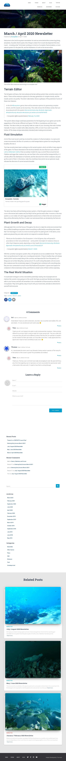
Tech (8, 562)
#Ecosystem (16, 105)
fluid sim (15, 295)
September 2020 (11, 504)
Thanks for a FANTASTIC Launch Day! (16, 440)
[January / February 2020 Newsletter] (33, 711)
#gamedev (48, 110)
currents (9, 295)
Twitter (58, 2)
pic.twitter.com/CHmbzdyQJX (33, 245)
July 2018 (9, 532)
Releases (9, 559)
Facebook (39, 6)
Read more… (10, 635)
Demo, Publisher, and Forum (18, 461)
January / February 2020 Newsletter (19, 736)
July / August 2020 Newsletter (15, 446)
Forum (36, 2)
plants (19, 295)
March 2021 (10, 497)
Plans (8, 553)
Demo (29, 2)
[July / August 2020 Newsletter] (33, 605)
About (43, 2)
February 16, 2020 (33, 116)
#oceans (19, 112)
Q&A (8, 556)
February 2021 (11, 500)
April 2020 (10, 510)
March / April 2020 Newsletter (15, 452)
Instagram (49, 6)
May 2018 (9, 538)
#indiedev (42, 110)
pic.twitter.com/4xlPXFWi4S (38, 112)
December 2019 (11, 516)
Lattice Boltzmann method (12, 152)
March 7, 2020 (32, 249)
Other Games (10, 549)
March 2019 (10, 522)
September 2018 (11, 528)
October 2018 (10, 525)
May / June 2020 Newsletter (14, 449)
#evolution (25, 112)
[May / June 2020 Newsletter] (33, 659)
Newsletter (10, 546)
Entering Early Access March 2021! (16, 443)
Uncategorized (11, 565)
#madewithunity (11, 112)
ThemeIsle (59, 757)
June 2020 (10, 507)
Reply (59, 325)
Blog (50, 2)
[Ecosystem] (7, 5)
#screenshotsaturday (31, 110)
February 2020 (11, 513)
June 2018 (10, 535)
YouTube (58, 6)
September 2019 (11, 519)
